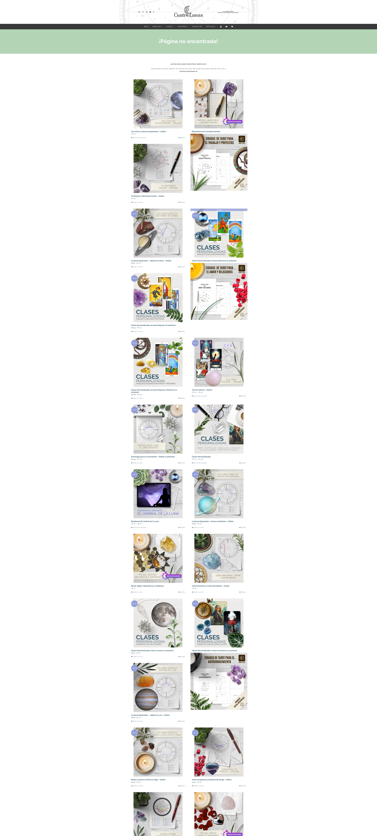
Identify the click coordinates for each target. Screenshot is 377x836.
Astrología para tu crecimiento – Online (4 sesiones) (153, 457)
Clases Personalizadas (201, 457)
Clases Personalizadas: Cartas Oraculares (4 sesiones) (214, 651)
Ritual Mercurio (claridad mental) (206, 131)
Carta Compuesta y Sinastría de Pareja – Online (212, 780)
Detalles (182, 137)
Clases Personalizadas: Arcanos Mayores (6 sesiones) (153, 325)
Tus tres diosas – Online (202, 390)
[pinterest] (143, 12)
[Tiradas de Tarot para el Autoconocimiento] (218, 681)
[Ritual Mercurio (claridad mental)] (218, 103)
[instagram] (139, 12)
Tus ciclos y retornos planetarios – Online (148, 131)
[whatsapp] (154, 12)
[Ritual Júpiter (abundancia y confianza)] (158, 558)
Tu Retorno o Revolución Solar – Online (147, 196)
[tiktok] (146, 12)
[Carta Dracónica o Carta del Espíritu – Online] (218, 558)
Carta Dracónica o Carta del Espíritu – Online (210, 586)
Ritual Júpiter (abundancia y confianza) (147, 586)
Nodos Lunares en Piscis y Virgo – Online (148, 780)
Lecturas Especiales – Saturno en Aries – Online (151, 261)
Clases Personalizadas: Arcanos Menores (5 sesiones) (214, 261)
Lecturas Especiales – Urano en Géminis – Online (212, 521)
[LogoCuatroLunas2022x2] (188, 4)
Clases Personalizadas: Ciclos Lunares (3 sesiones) (152, 651)
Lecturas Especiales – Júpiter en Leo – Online (150, 715)
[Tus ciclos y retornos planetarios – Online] (158, 103)
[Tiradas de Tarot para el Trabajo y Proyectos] (218, 162)
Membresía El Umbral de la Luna (145, 521)
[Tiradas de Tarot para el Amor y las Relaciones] (218, 291)
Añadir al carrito (137, 202)
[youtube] (150, 12)
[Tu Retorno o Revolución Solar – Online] (158, 168)
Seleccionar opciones (139, 137)
